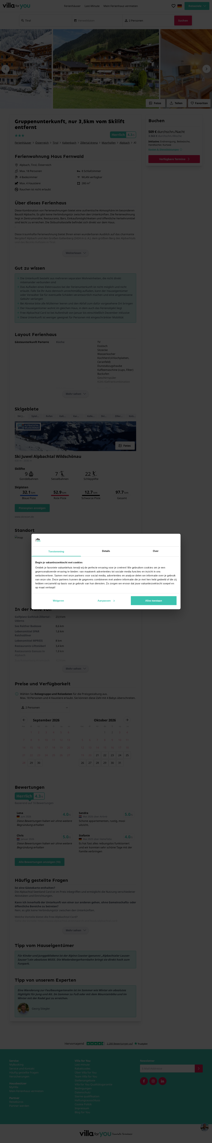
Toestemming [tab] (56, 551)
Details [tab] (106, 551)
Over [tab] (156, 551)
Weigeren (58, 600)
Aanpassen (104, 600)
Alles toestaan (153, 600)
